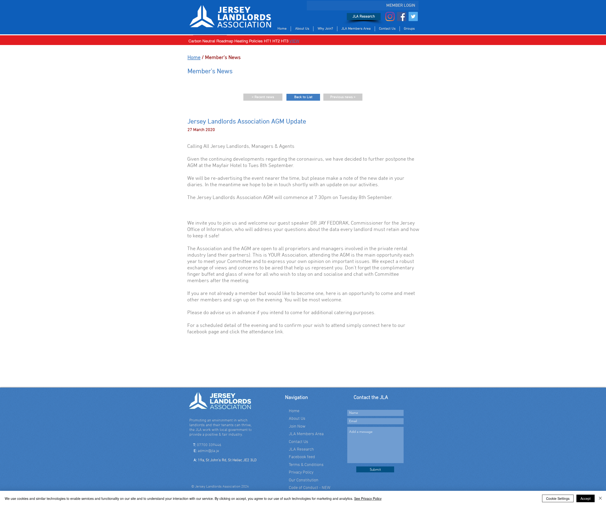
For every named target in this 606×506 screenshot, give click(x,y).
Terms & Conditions (306, 464)
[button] (199, 348)
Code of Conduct (303, 487)
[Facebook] (401, 16)
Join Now (297, 426)
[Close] (600, 498)
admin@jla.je (208, 451)
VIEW (294, 41)
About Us (297, 418)
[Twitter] (413, 16)
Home (194, 57)
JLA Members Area (306, 434)
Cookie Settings (558, 498)
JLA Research (301, 449)
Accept (585, 498)
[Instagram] (390, 16)
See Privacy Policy (368, 498)
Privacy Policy (301, 472)
